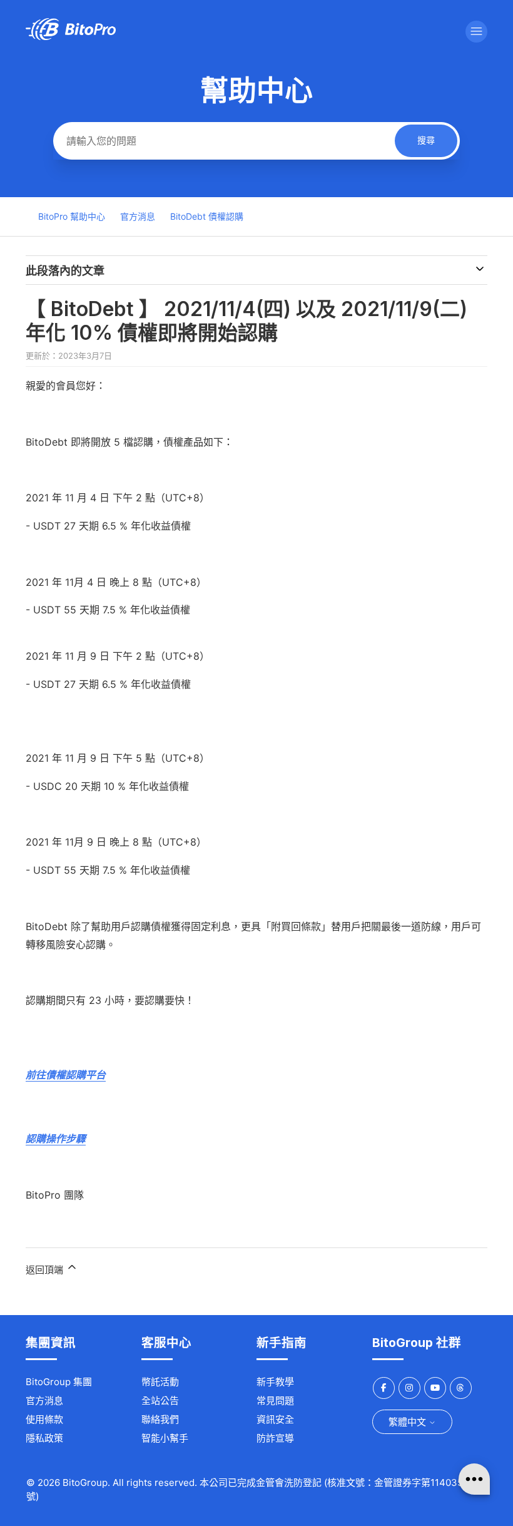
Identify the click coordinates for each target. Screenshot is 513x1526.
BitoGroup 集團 (59, 1382)
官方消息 (137, 216)
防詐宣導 (275, 1438)
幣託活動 (160, 1382)
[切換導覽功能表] (476, 32)
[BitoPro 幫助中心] (71, 37)
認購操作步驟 (56, 1138)
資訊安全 (275, 1419)
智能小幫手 (164, 1438)
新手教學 (275, 1382)
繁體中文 (409, 1422)
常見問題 (275, 1400)
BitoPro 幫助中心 (71, 216)
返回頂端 (46, 1270)
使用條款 (44, 1419)
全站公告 (160, 1400)
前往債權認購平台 (66, 1074)
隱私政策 (44, 1438)
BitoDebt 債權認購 (206, 216)
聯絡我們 (160, 1419)
